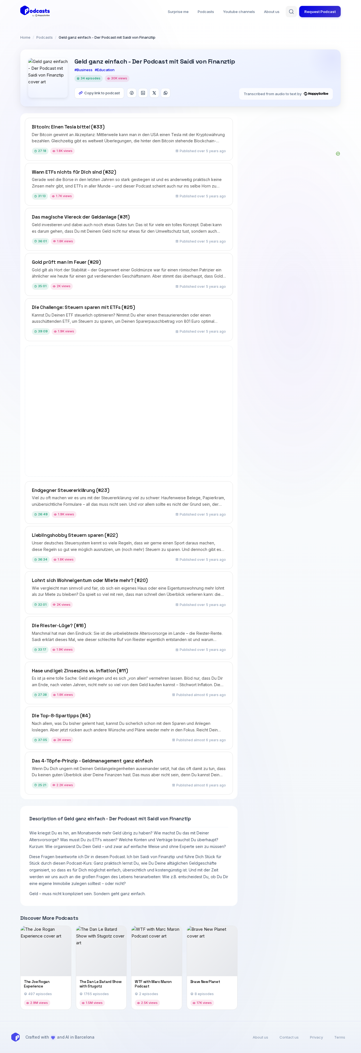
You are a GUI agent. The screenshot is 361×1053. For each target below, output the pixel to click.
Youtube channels (239, 11)
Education (106, 69)
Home (25, 37)
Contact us (289, 1037)
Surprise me (178, 11)
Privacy (316, 1037)
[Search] (291, 11)
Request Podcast (320, 11)
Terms (339, 1037)
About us (271, 11)
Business (85, 69)
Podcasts (206, 11)
